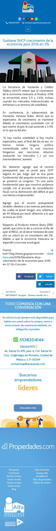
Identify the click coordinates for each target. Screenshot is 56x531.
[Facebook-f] (24, 19)
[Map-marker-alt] (19, 19)
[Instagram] (28, 19)
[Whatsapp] (36, 19)
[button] (28, 29)
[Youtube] (32, 19)
